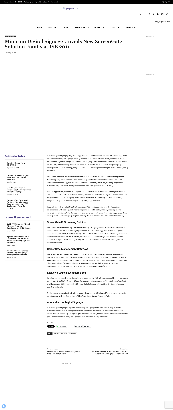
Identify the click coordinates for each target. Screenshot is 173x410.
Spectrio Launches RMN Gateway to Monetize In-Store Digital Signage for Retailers (18, 240)
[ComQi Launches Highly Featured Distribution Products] (36, 178)
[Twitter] (140, 14)
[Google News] (162, 14)
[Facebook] (144, 14)
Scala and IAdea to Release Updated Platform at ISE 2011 (63, 352)
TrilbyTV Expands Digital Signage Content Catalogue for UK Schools (18, 226)
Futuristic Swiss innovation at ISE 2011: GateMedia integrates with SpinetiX (110, 352)
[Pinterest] (149, 14)
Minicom (63, 333)
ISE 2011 (56, 333)
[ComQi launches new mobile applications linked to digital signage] (36, 191)
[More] (125, 52)
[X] (109, 52)
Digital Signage (10, 36)
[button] (167, 14)
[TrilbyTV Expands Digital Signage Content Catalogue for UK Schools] (36, 227)
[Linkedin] (158, 14)
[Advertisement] (66, 380)
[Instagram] (153, 14)
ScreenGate (72, 333)
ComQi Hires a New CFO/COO (16, 164)
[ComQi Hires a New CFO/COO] (36, 166)
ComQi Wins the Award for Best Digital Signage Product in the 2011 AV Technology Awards (17, 203)
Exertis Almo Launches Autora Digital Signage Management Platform (17, 253)
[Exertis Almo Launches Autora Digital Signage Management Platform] (36, 254)
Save (115, 53)
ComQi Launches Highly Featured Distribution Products (18, 177)
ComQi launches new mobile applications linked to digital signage (19, 190)
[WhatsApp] (120, 52)
